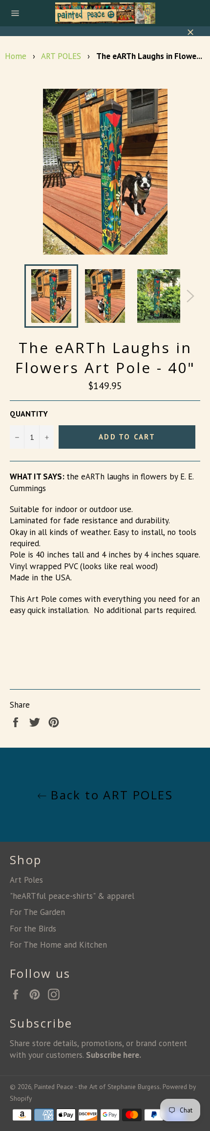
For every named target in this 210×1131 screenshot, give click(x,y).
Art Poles (26, 879)
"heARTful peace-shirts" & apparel (72, 896)
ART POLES (61, 56)
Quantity (29, 413)
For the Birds (33, 928)
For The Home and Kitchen (58, 944)
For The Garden (37, 912)
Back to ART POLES (110, 795)
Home (15, 56)
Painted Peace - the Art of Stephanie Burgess (97, 1086)
